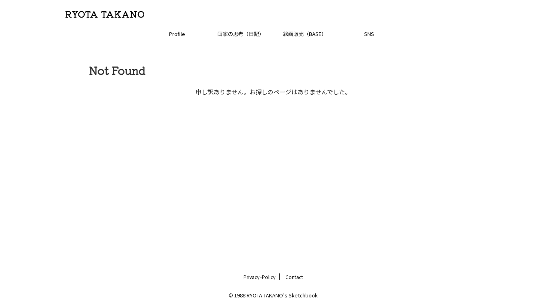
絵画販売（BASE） (305, 34)
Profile (177, 34)
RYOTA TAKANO (105, 13)
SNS (369, 34)
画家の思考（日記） (240, 34)
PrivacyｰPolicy (259, 276)
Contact (294, 276)
